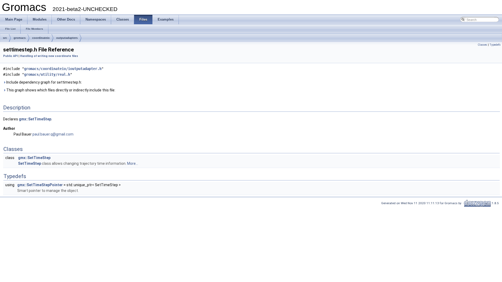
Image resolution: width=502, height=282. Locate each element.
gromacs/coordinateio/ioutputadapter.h (62, 69)
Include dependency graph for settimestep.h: (43, 82)
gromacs (20, 37)
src (5, 37)
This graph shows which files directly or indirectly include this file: (60, 90)
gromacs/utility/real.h (47, 74)
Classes (482, 44)
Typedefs (495, 44)
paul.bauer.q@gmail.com (52, 134)
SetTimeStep (29, 163)
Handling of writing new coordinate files (49, 56)
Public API (10, 56)
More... (132, 163)
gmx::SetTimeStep (35, 119)
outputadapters (67, 37)
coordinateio (41, 37)
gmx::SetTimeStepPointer (40, 185)
